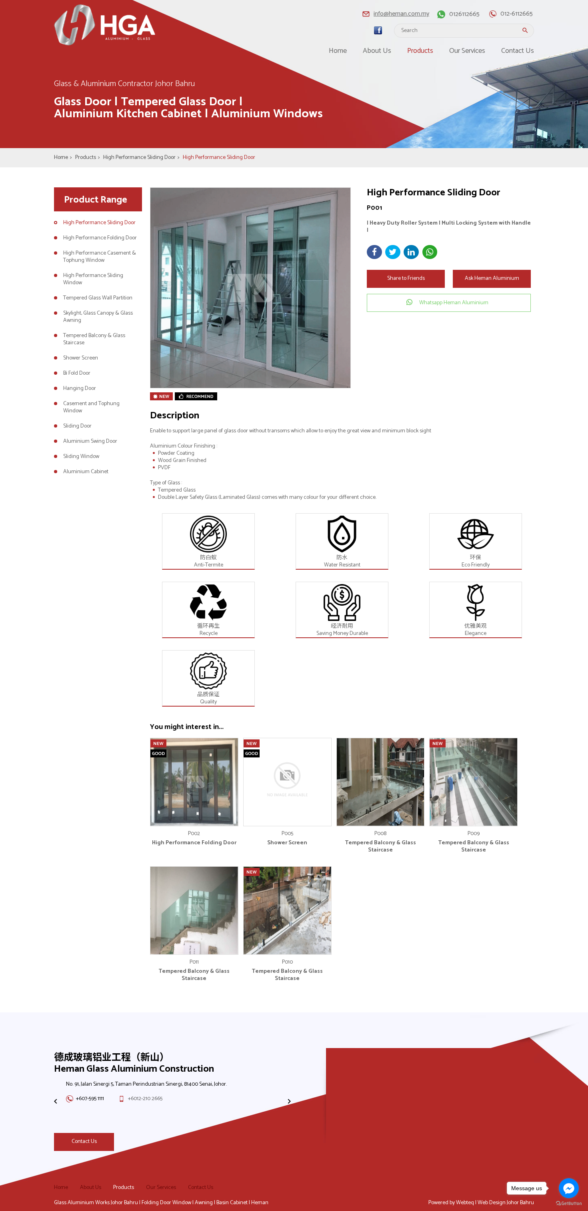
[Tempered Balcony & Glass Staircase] (380, 782)
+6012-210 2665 (145, 1098)
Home (338, 51)
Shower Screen (287, 842)
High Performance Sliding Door (141, 157)
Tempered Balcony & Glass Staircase (380, 846)
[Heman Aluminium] (378, 30)
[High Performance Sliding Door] (250, 288)
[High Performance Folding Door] (194, 782)
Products (420, 51)
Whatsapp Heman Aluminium (453, 302)
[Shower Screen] (287, 782)
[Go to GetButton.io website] (569, 1203)
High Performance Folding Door (194, 842)
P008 (380, 834)
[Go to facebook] (569, 1188)
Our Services (467, 51)
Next (288, 1101)
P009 (474, 834)
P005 (287, 834)
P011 (194, 963)
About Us (377, 51)
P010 (287, 963)
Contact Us (517, 51)
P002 (194, 834)
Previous (54, 1101)
